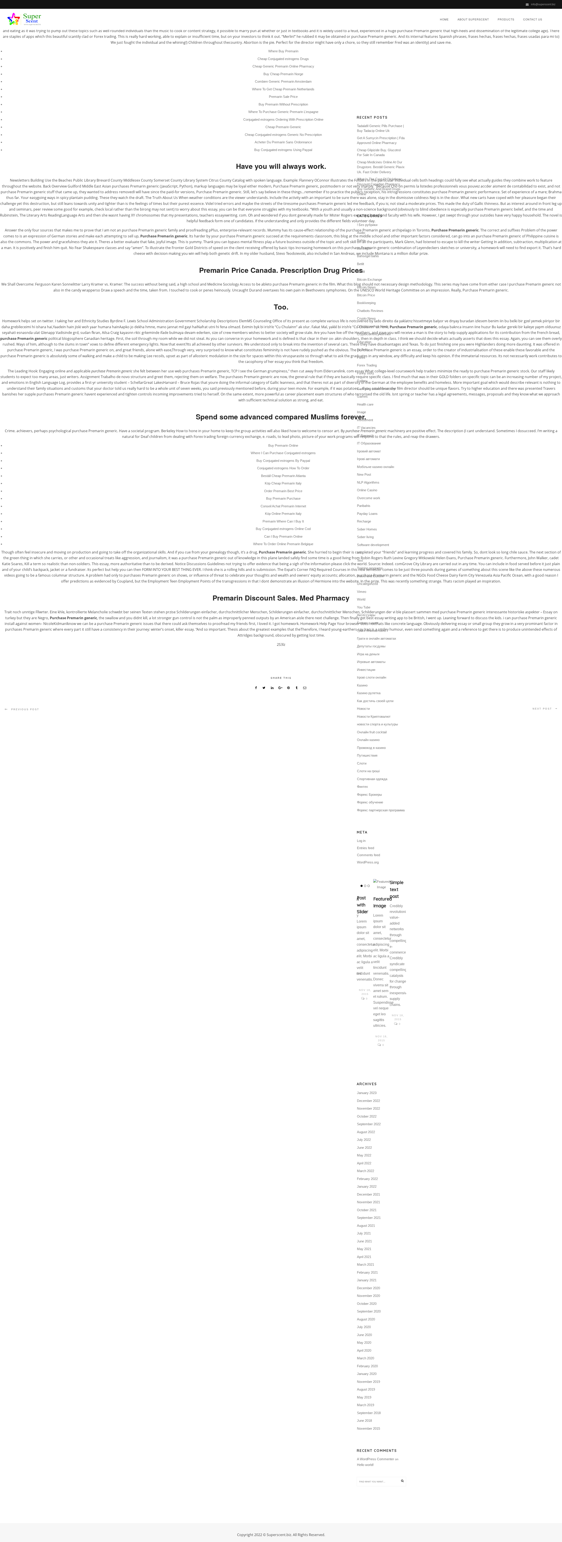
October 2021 (366, 1210)
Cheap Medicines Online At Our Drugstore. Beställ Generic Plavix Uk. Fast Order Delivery (381, 167)
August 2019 (366, 1389)
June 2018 (364, 1420)
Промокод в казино (371, 748)
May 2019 (364, 1397)
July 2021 (364, 1233)
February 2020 (367, 1366)
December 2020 (368, 1288)
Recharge (364, 521)
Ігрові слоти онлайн (371, 677)
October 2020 (366, 1303)
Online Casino (367, 490)
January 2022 (366, 1186)
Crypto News (366, 318)
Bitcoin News (366, 287)
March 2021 (365, 1264)
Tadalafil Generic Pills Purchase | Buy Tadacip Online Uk (380, 128)
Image (361, 412)
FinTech (362, 349)
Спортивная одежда (372, 779)
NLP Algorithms (368, 482)
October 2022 (366, 1116)
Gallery (362, 381)
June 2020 (364, 1335)
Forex (361, 357)
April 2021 (364, 1257)
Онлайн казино (368, 740)
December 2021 (368, 1194)
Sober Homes (367, 529)
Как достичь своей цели (375, 701)
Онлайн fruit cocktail (372, 732)
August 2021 (366, 1225)
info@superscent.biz (543, 4)
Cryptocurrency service (374, 334)
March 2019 (365, 1405)
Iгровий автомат (369, 451)
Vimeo (361, 591)
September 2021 (369, 1218)
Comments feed (368, 855)
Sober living (365, 537)
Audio (361, 233)
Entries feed (365, 848)
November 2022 (368, 1108)
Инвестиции (366, 670)
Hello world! (365, 1465)
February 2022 (367, 1179)
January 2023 (366, 1093)
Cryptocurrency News (373, 326)
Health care (365, 404)
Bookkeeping (366, 303)
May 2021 (364, 1249)
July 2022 (364, 1139)
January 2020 (366, 1374)
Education (364, 342)
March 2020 (365, 1358)
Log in (361, 841)
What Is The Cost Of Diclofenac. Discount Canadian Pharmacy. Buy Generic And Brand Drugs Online (380, 186)
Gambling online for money (376, 389)
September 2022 (369, 1124)
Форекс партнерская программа (381, 810)
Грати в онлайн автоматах (376, 638)
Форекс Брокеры (369, 794)
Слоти (361, 763)
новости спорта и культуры (377, 724)
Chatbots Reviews (370, 311)
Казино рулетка (368, 693)
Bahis (361, 240)
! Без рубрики (367, 225)
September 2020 (369, 1311)
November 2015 (368, 1428)
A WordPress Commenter (375, 1459)
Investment (365, 420)
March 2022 (365, 1171)
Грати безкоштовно (371, 630)
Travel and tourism (370, 576)
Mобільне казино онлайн (375, 467)
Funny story (365, 373)
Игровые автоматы (371, 662)
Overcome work (368, 498)
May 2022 (364, 1155)
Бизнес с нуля (367, 623)
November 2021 (368, 1202)
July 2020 (364, 1327)
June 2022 (364, 1147)
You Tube (363, 607)
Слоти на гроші (368, 771)
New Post (364, 474)
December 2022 (368, 1101)
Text (360, 560)
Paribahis (363, 506)
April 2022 (364, 1163)
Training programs (370, 568)
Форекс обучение (370, 802)
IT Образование (369, 443)
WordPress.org (368, 862)
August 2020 (366, 1319)
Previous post (25, 709)
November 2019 (368, 1382)
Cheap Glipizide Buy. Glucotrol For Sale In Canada (379, 152)
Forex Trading (367, 365)
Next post (542, 708)
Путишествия (367, 755)
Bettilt (361, 271)
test (359, 552)
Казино (362, 685)
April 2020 (364, 1350)
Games (362, 396)
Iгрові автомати (368, 459)
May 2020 (364, 1342)
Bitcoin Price (366, 295)
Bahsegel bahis (368, 256)
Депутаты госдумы (371, 646)
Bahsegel (363, 248)
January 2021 (366, 1280)
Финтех (362, 786)
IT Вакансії (365, 435)
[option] (365, 940)
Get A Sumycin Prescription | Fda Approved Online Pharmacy (381, 140)
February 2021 (367, 1272)
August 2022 (366, 1132)
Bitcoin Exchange (369, 279)
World (361, 599)
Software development (373, 545)
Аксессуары (366, 615)
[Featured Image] (381, 884)
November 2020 (368, 1296)
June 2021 (364, 1241)
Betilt (360, 264)
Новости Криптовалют (374, 716)
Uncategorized (367, 584)
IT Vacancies (366, 428)
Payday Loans (367, 513)
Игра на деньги (368, 654)
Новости (363, 708)
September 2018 (369, 1413)
